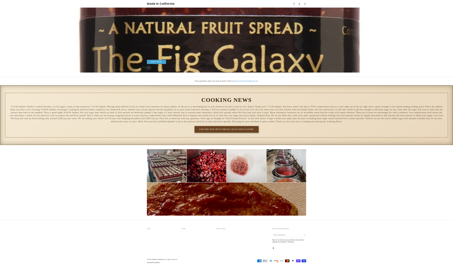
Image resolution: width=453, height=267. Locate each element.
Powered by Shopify (153, 262)
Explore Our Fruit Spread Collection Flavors (226, 129)
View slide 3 (226, 68)
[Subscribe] (305, 235)
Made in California (158, 259)
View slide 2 (220, 68)
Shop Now (162, 62)
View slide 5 (239, 68)
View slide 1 (213, 68)
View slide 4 (233, 68)
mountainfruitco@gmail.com (247, 81)
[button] (294, 3)
